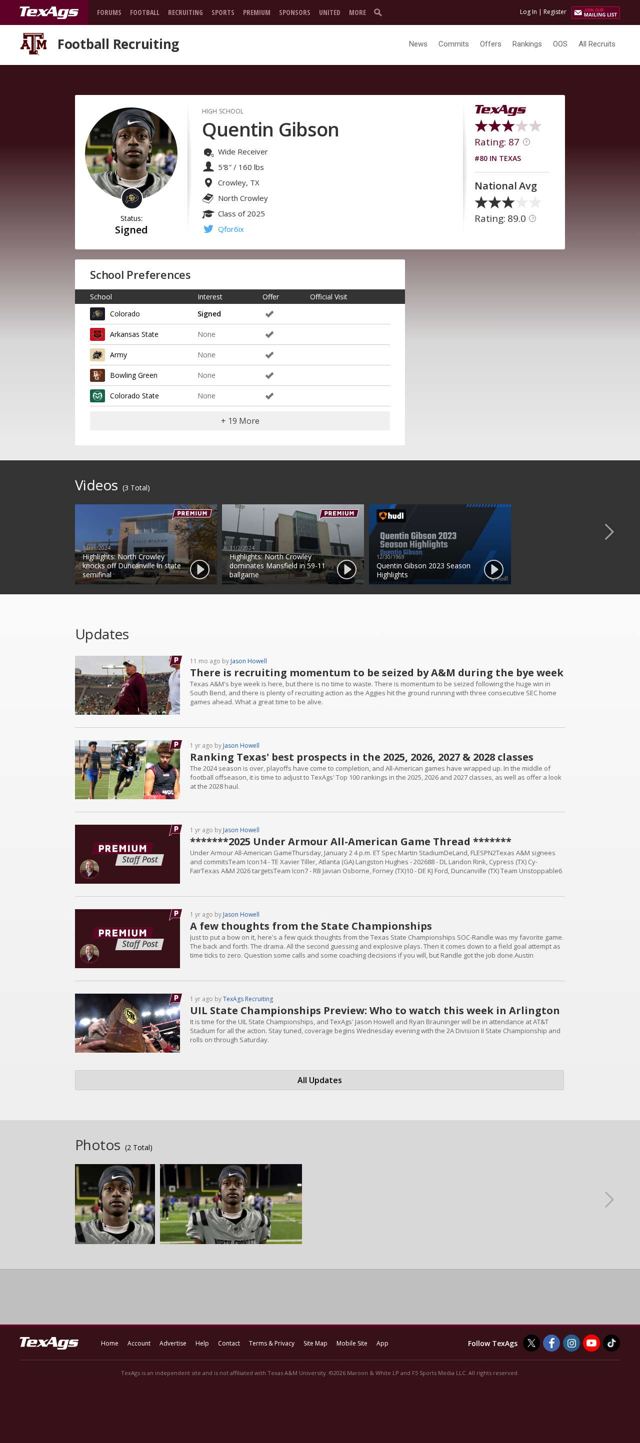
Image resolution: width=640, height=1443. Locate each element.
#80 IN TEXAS (497, 158)
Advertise (173, 1343)
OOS (560, 43)
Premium (256, 12)
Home (109, 1343)
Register (555, 11)
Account (139, 1343)
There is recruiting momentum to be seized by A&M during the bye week (377, 672)
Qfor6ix (231, 229)
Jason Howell (248, 661)
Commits (453, 43)
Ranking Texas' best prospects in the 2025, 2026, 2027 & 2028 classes (362, 757)
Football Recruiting (118, 44)
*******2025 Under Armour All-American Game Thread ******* (351, 841)
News (418, 43)
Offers (491, 43)
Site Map (316, 1343)
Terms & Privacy (271, 1343)
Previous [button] (22, 531)
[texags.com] (49, 12)
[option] (146, 544)
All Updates (320, 1080)
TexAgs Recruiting (248, 999)
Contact (229, 1343)
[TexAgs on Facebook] (551, 1343)
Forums (109, 12)
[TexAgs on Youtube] (591, 1343)
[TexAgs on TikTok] (611, 1343)
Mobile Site (352, 1343)
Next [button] (617, 531)
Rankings (527, 43)
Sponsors (294, 12)
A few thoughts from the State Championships (311, 926)
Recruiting (185, 12)
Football (145, 12)
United (329, 12)
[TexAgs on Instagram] (571, 1343)
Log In (528, 11)
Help (202, 1343)
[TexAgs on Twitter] (531, 1343)
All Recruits (597, 43)
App (382, 1343)
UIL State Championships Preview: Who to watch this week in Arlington (375, 1010)
